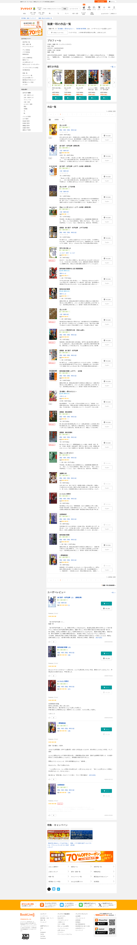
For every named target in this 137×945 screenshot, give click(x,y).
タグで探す (26, 118)
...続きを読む (98, 637)
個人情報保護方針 (80, 924)
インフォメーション (63, 928)
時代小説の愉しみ (56, 88)
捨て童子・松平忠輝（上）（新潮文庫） (70, 597)
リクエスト (61, 932)
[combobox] (52, 8)
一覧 (113, 67)
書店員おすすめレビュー (29, 80)
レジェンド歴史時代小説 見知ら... (92, 89)
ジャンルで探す (27, 116)
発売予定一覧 (26, 42)
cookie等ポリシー (80, 928)
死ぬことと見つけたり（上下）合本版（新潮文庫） (76, 207)
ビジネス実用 (83, 13)
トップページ (44, 916)
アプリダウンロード (63, 920)
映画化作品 (26, 54)
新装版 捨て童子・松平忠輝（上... (105, 89)
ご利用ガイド (113, 13)
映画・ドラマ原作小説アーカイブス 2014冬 (81, 844)
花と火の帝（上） (67, 88)
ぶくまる (25, 84)
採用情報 (78, 920)
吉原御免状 (63, 514)
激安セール (26, 60)
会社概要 (78, 916)
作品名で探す (26, 121)
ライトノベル (27, 99)
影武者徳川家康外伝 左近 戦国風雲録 (71, 268)
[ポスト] (49, 889)
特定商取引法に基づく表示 (83, 926)
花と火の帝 (63, 125)
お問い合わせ (61, 930)
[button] (57, 98)
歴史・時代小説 (71, 130)
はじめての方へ (105, 13)
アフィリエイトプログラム (65, 934)
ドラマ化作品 (26, 52)
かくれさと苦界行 (65, 494)
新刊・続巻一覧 (27, 44)
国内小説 (66, 150)
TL (58, 13)
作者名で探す (26, 123)
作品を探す (61, 918)
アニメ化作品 (26, 50)
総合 (24, 13)
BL (50, 13)
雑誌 (25, 106)
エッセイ (72, 253)
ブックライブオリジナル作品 (30, 67)
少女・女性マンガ (41, 13)
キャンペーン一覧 (27, 75)
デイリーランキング (28, 46)
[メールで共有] (53, 890)
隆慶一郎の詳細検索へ (109, 585)
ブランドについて (80, 918)
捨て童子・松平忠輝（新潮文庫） (70, 146)
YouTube (42, 936)
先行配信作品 (26, 70)
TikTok (42, 934)
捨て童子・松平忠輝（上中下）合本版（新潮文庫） (76, 166)
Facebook (43, 938)
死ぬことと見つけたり (67, 453)
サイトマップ (79, 930)
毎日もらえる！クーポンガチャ (31, 64)
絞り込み (40, 8)
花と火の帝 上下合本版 (67, 187)
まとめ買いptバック (28, 62)
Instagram (43, 932)
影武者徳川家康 (64, 535)
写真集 (25, 108)
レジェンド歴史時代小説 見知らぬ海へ (72, 330)
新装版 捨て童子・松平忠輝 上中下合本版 (74, 228)
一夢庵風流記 (64, 555)
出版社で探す (26, 128)
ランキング (43, 922)
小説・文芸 (75, 13)
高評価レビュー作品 (28, 82)
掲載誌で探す (26, 125)
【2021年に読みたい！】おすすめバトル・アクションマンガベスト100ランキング (58, 845)
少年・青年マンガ (33, 13)
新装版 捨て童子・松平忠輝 (69, 350)
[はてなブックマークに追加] (58, 890)
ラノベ (66, 13)
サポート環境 (61, 924)
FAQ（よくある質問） (64, 926)
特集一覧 (25, 73)
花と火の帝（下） (79, 88)
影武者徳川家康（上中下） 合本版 (71, 371)
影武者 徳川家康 (81, 28)
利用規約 (78, 922)
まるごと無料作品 (27, 57)
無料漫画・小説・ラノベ (47, 918)
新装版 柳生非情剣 (66, 432)
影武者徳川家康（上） (64, 647)
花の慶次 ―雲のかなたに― (66, 28)
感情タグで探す (27, 130)
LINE (41, 928)
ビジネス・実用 (28, 104)
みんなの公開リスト (28, 77)
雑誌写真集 (92, 13)
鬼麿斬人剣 (63, 473)
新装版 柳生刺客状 (66, 412)
